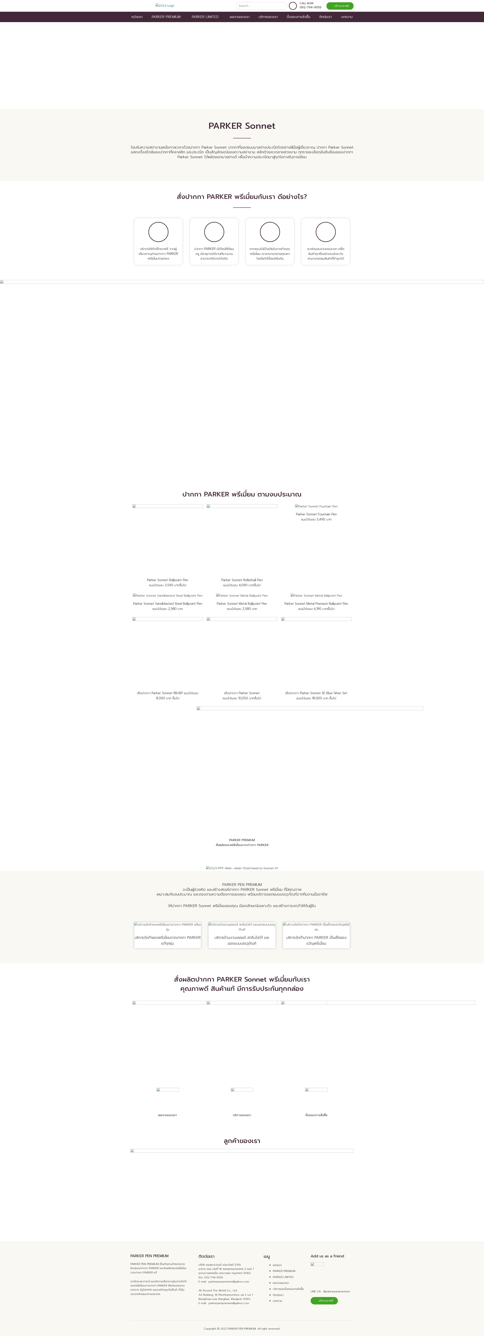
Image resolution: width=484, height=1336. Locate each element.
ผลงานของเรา (240, 16)
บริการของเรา (268, 16)
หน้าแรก (137, 16)
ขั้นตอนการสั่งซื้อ (298, 16)
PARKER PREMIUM (166, 16)
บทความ (347, 16)
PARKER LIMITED (205, 16)
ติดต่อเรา (325, 16)
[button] (340, 6)
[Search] (282, 5)
